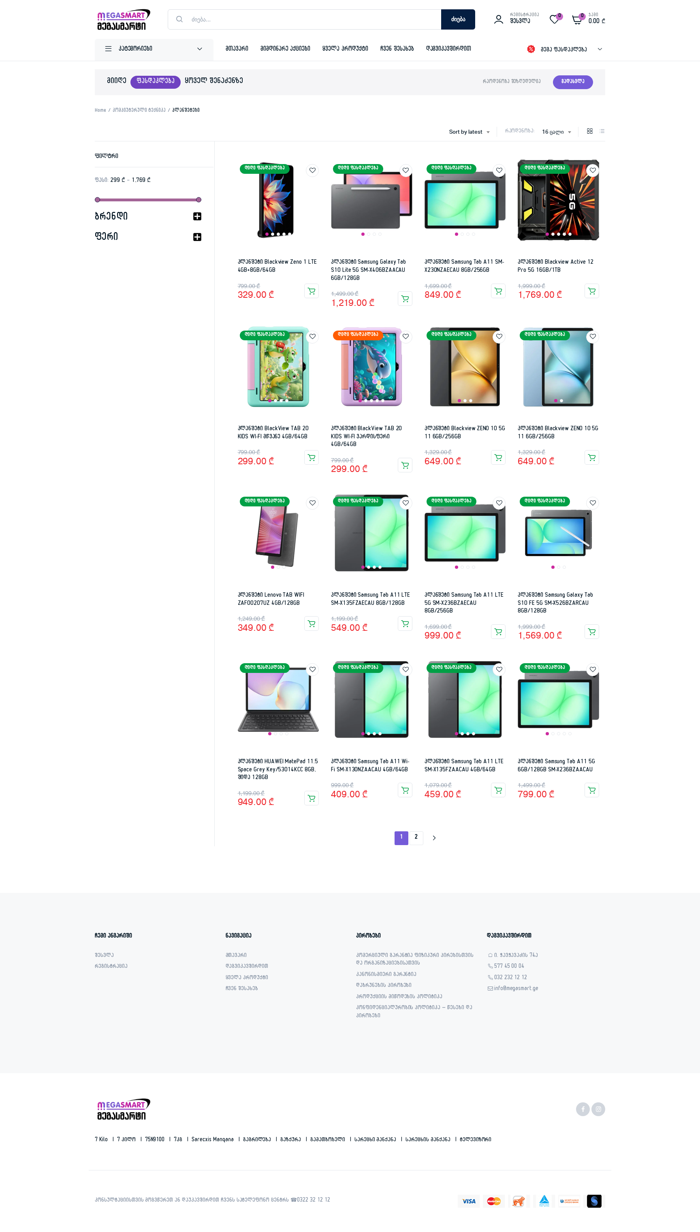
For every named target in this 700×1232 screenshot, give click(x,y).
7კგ (179, 1140)
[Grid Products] (590, 132)
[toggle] (197, 218)
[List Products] (602, 132)
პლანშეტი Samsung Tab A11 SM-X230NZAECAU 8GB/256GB (464, 266)
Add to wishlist (312, 170)
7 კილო (127, 1140)
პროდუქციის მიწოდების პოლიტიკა (399, 997)
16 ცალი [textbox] (553, 132)
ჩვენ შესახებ (397, 49)
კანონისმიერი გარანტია (386, 975)
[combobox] (469, 132)
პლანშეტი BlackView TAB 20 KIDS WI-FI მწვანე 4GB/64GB (273, 433)
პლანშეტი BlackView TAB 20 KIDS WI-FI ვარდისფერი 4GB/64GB (366, 437)
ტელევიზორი (476, 1140)
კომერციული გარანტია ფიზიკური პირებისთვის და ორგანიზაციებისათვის (415, 960)
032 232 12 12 (510, 978)
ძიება (458, 19)
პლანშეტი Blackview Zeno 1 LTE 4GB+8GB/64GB (277, 266)
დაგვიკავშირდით (449, 49)
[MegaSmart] (123, 19)
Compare (316, 185)
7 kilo (102, 1140)
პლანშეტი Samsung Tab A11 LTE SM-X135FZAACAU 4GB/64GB (464, 766)
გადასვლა (573, 82)
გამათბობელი (328, 1140)
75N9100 (155, 1140)
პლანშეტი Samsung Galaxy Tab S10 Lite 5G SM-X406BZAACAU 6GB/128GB (368, 270)
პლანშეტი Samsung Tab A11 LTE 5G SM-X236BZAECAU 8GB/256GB (464, 603)
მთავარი (237, 49)
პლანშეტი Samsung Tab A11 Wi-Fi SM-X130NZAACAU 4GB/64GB (370, 766)
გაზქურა (291, 1140)
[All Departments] (154, 50)
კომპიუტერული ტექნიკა (139, 111)
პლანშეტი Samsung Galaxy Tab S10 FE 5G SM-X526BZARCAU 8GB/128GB (555, 603)
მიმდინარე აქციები (285, 49)
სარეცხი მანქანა (376, 1140)
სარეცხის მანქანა (428, 1140)
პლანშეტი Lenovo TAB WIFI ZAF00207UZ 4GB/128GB (271, 599)
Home (100, 111)
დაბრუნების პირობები (384, 986)
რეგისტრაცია (111, 967)
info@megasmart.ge (516, 989)
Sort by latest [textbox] (465, 132)
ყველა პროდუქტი (345, 49)
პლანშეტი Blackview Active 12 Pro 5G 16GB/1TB (555, 266)
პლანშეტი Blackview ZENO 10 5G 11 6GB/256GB (465, 433)
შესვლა (104, 956)
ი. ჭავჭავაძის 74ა (516, 956)
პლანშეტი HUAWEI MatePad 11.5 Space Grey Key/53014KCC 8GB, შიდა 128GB (278, 770)
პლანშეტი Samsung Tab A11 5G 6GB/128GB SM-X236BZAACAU (556, 766)
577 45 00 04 (509, 967)
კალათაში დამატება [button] (311, 291)
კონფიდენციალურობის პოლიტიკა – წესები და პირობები (414, 1013)
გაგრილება (258, 1140)
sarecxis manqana (213, 1140)
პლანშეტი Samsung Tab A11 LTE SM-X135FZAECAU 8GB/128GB (370, 599)
